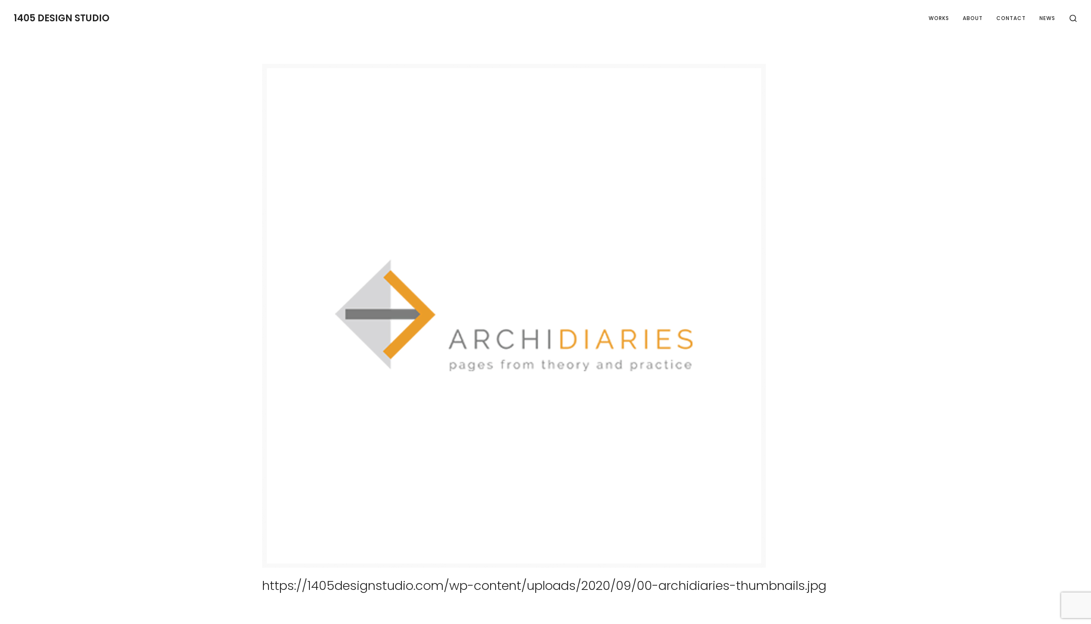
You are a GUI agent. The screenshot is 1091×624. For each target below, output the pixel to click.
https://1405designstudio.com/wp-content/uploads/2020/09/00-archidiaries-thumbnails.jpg (544, 585)
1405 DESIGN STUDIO (62, 18)
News (1047, 18)
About (973, 18)
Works (939, 18)
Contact (1011, 18)
